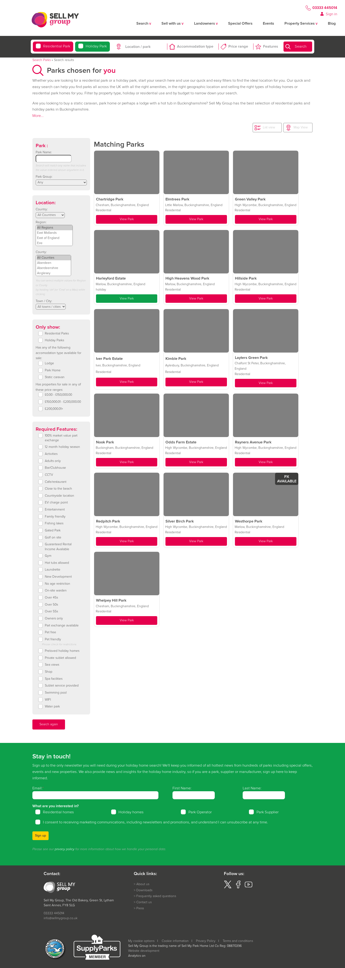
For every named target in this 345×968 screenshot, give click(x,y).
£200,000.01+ (54, 409)
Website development (143, 950)
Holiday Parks (54, 340)
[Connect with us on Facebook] (238, 887)
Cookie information (175, 940)
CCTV (49, 474)
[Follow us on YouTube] (248, 887)
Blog (332, 24)
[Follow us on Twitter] (227, 887)
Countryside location (59, 495)
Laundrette (52, 569)
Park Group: (44, 176)
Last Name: (252, 788)
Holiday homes (131, 812)
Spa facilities (53, 678)
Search (301, 47)
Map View (301, 127)
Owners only (54, 618)
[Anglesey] (54, 273)
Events (268, 24)
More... (38, 116)
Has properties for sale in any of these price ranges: (58, 387)
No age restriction (57, 583)
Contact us (144, 902)
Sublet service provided (62, 685)
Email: (37, 788)
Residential (56, 46)
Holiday (96, 46)
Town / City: (44, 301)
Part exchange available (62, 625)
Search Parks (41, 60)
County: (41, 252)
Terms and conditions (238, 940)
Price (238, 47)
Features (270, 47)
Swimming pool (56, 692)
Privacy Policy (205, 940)
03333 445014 (324, 8)
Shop (48, 671)
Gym (48, 555)
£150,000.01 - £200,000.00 (63, 401)
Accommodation (195, 47)
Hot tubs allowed (57, 563)
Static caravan (55, 377)
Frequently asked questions (156, 896)
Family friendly (55, 516)
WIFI (48, 699)
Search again (48, 724)
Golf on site (53, 537)
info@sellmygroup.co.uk (60, 918)
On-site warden (56, 590)
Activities (51, 454)
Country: (42, 209)
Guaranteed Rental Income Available (58, 547)
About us (142, 884)
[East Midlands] (55, 232)
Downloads (144, 890)
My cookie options (141, 940)
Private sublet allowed (60, 658)
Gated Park (53, 530)
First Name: (182, 788)
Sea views (52, 664)
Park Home (53, 370)
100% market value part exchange (61, 438)
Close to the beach (58, 488)
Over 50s (51, 604)
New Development (58, 576)
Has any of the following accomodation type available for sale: (58, 353)
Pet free (50, 632)
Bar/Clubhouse (55, 467)
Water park (52, 706)
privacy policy (64, 849)
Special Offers (240, 24)
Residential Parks (57, 333)
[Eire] (55, 243)
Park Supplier (268, 812)
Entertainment (55, 509)
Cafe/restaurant (55, 482)
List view (269, 127)
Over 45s (51, 597)
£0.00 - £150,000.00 (58, 394)
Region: (41, 222)
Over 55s (51, 611)
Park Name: (44, 152)
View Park (127, 219)
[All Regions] (55, 227)
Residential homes (58, 812)
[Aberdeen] (54, 262)
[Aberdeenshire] (54, 268)
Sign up (40, 835)
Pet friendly (53, 639)
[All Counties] (54, 257)
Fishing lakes (54, 523)
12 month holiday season (62, 447)
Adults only (53, 461)
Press (140, 908)
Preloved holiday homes (62, 651)
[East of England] (55, 238)
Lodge (49, 363)
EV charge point (56, 502)
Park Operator (200, 812)
